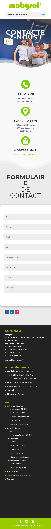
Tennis (13, 442)
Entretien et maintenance (18, 475)
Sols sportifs (12, 439)
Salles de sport (17, 453)
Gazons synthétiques (19, 424)
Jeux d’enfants (13, 428)
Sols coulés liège (17, 413)
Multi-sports (16, 464)
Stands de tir (16, 449)
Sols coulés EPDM (18, 409)
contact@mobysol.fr (29, 154)
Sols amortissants (15, 406)
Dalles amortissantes (19, 417)
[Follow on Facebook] (7, 312)
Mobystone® (13, 471)
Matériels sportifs (18, 467)
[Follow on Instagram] (17, 312)
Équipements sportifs (16, 461)
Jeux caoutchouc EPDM (21, 435)
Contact (10, 479)
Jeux (12, 431)
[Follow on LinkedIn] (12, 312)
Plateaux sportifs (18, 445)
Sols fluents (15, 420)
